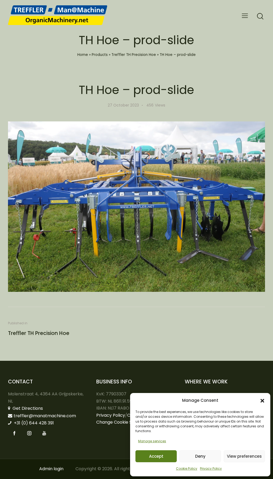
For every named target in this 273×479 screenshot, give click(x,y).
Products (100, 54)
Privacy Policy (211, 468)
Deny (200, 456)
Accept (156, 456)
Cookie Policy (186, 468)
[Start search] (260, 16)
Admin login (51, 469)
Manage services (152, 441)
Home (82, 54)
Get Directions (27, 408)
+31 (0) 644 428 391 (33, 423)
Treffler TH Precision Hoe (133, 54)
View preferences (244, 456)
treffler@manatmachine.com (45, 416)
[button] (262, 400)
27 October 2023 (123, 105)
